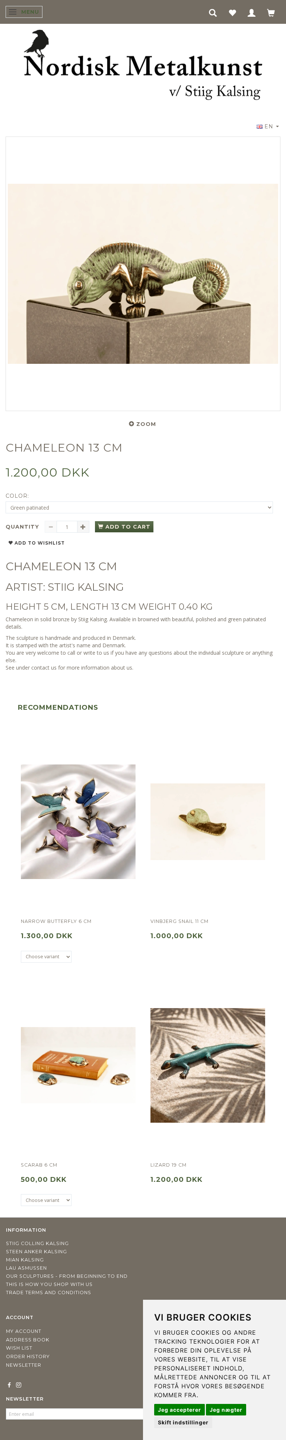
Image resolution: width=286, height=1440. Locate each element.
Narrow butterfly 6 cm (56, 921)
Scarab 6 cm (39, 1165)
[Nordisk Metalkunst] (143, 66)
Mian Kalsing (25, 1260)
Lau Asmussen (26, 1268)
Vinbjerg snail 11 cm (179, 921)
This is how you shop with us (49, 1284)
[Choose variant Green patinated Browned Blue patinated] (46, 1200)
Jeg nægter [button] (226, 1410)
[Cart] (271, 12)
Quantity (23, 526)
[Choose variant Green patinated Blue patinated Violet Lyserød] (46, 957)
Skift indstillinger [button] (183, 1422)
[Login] (251, 12)
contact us (44, 667)
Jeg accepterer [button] (179, 1410)
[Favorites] (232, 12)
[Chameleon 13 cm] (143, 274)
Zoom (146, 424)
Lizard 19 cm (168, 1165)
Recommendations (58, 707)
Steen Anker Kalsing (36, 1251)
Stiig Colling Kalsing (37, 1243)
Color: (17, 496)
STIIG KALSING (86, 587)
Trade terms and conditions (48, 1292)
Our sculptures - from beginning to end (67, 1276)
